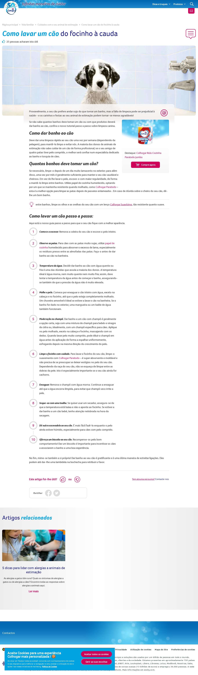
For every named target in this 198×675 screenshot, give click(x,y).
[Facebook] (48, 493)
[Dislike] (77, 479)
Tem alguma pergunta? (143, 479)
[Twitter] (56, 493)
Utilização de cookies (140, 649)
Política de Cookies (49, 666)
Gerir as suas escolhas (97, 661)
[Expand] (169, 4)
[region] (60, 659)
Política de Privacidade (116, 649)
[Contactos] (191, 11)
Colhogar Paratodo (106, 187)
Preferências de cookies (183, 649)
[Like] (63, 479)
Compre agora (148, 164)
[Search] (192, 4)
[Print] (164, 112)
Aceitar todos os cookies (96, 654)
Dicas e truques (160, 4)
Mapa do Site (161, 649)
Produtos (178, 4)
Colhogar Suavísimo (121, 204)
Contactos (8, 633)
